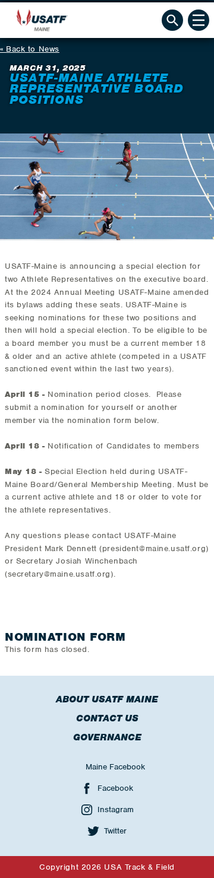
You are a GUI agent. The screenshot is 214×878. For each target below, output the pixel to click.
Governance (107, 737)
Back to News (32, 49)
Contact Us (107, 718)
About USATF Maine (107, 699)
